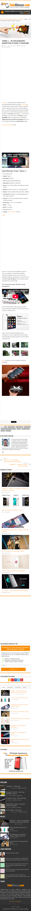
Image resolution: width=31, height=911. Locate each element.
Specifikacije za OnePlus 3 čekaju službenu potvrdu (19, 705)
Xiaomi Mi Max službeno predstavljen (13, 571)
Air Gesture (19, 427)
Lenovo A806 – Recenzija (13, 810)
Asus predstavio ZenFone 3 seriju (12, 510)
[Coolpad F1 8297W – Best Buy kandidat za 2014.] (2, 793)
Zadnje (3, 687)
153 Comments (23, 788)
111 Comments (18, 795)
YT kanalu (23, 104)
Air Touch (27, 427)
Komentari (17, 687)
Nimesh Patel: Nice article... (12, 853)
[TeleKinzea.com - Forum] (15, 12)
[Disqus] (15, 620)
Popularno (10, 687)
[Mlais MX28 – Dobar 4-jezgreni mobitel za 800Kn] (2, 805)
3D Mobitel (11, 427)
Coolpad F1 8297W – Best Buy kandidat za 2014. (15, 792)
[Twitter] (18, 680)
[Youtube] (21, 680)
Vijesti (24, 45)
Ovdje (3, 360)
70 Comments (18, 800)
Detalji (3, 215)
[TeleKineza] (15, 5)
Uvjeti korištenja (24, 909)
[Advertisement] (15, 74)
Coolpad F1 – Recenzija (13, 786)
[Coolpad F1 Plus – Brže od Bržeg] (2, 799)
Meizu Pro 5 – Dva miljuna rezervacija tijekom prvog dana (12, 460)
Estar (18, 429)
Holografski (26, 429)
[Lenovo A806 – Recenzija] (2, 811)
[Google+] (12, 680)
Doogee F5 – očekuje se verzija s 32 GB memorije (18, 464)
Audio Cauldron (12, 211)
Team (12, 901)
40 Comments (24, 811)
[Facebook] (15, 680)
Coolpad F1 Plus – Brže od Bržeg (16, 798)
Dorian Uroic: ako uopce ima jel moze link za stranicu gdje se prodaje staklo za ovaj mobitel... (17, 865)
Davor (4, 45)
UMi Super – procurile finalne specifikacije (15, 590)
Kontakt (18, 901)
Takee (3, 430)
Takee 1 (8, 430)
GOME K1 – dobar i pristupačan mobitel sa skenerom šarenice (19, 691)
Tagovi (24, 687)
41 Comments (18, 807)
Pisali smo (4, 102)
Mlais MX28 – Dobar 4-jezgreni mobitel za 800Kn (15, 804)
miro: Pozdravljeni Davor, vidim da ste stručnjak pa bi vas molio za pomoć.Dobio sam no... (18, 876)
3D (5, 427)
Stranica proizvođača (7, 125)
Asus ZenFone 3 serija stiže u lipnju (13, 551)
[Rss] (9, 680)
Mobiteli (20, 19)
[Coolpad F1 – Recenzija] (2, 787)
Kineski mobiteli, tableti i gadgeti (8, 19)
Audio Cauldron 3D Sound (8, 429)
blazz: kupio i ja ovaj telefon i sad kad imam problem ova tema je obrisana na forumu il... (17, 859)
